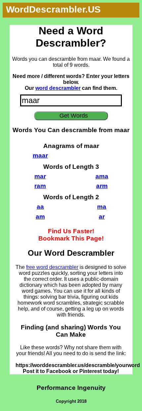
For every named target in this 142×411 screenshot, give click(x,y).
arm (102, 185)
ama (101, 176)
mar (40, 176)
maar (40, 155)
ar (102, 216)
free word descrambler (52, 267)
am (40, 216)
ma (101, 206)
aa (40, 206)
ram (40, 185)
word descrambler (58, 88)
